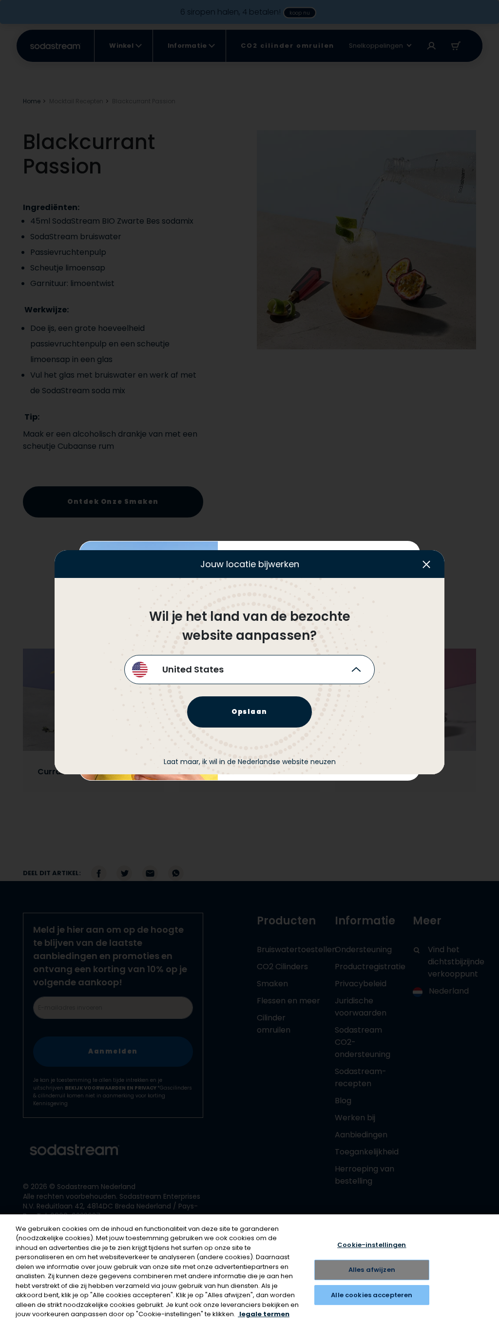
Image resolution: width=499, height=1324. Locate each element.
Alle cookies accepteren (371, 1295)
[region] (249, 1269)
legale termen (263, 1314)
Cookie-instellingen (371, 1245)
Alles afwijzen (371, 1269)
